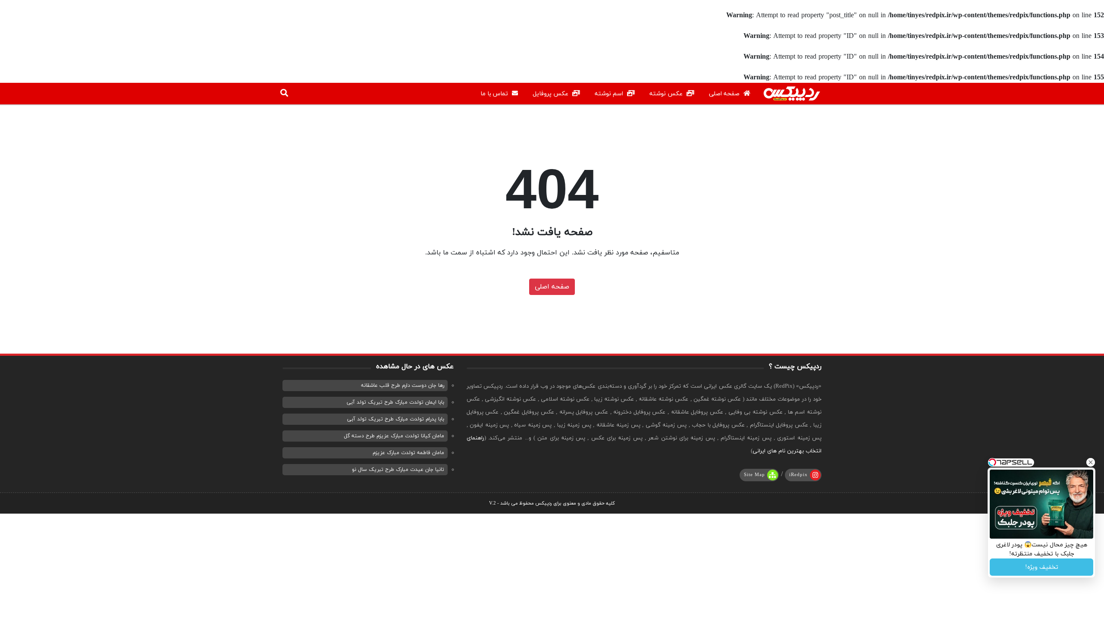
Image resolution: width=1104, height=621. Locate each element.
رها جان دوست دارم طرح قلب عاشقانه (402, 385)
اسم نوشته (610, 94)
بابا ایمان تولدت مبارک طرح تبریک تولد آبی (395, 402)
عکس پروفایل (551, 94)
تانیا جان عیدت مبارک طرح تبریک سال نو (398, 469)
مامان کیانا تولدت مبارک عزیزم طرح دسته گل (394, 436)
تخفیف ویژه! (1041, 567)
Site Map (754, 474)
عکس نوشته (666, 94)
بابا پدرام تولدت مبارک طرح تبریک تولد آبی (395, 419)
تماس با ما (495, 94)
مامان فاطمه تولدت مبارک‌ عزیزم (408, 452)
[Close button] (1090, 462)
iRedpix (798, 474)
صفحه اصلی (725, 94)
